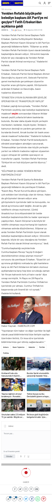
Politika (6, 353)
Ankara (6, 347)
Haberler (32, 347)
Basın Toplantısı (18, 347)
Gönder (9, 456)
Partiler (42, 347)
